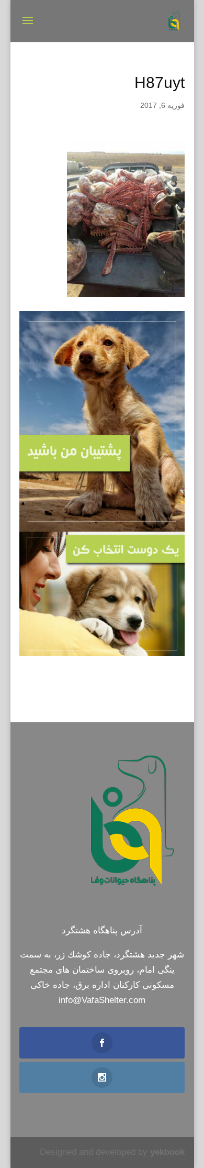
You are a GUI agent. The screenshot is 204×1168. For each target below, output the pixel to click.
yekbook (167, 1152)
